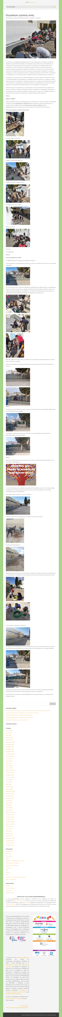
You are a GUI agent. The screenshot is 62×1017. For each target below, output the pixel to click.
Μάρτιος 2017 (9, 810)
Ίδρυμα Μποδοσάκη (11, 904)
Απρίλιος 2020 (9, 737)
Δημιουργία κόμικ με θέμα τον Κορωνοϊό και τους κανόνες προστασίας (22, 713)
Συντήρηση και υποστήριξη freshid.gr (47, 1015)
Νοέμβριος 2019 (10, 749)
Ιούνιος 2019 (9, 761)
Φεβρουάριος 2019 (10, 770)
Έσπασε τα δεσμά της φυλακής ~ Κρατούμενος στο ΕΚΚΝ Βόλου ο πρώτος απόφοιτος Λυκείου (28, 710)
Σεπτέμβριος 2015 (10, 845)
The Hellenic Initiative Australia (13, 993)
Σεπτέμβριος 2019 (10, 754)
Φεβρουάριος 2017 (10, 812)
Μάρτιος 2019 (9, 768)
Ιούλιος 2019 (9, 758)
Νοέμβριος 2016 (10, 819)
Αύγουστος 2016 (10, 824)
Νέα (20, 18)
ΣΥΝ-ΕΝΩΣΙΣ (22, 990)
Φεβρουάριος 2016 (10, 838)
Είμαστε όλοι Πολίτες (19, 900)
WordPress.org (9, 892)
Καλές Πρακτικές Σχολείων (12, 18)
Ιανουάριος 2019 (10, 772)
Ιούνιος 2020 (9, 733)
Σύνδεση (8, 885)
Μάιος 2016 (8, 831)
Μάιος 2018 (8, 784)
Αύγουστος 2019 (10, 756)
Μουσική (8, 872)
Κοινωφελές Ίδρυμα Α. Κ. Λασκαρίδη (14, 998)
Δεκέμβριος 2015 (10, 842)
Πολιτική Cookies (24, 1005)
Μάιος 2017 (8, 805)
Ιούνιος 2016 (9, 828)
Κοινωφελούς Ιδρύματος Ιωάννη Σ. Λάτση (16, 992)
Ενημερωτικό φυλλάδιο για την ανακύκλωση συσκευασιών (19, 717)
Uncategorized (9, 851)
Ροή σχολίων (9, 890)
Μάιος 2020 (8, 735)
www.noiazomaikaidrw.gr (23, 957)
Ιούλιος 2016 (9, 826)
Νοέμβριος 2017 (10, 798)
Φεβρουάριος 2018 (10, 791)
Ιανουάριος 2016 (10, 840)
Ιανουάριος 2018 (10, 793)
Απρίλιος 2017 (9, 807)
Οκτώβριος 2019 (10, 751)
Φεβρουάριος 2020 (10, 742)
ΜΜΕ (7, 870)
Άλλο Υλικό (8, 853)
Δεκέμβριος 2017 (10, 796)
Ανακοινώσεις (9, 856)
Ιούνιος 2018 (9, 782)
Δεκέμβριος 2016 (10, 817)
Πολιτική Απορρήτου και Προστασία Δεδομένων (17, 1007)
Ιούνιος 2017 (9, 803)
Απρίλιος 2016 (9, 833)
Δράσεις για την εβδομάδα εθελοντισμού (15, 860)
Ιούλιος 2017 (9, 800)
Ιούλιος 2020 (9, 730)
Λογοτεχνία (8, 867)
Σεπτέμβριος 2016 (10, 821)
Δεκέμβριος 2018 (10, 775)
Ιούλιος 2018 (9, 779)
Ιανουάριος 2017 (10, 814)
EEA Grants (27, 902)
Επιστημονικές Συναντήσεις (12, 863)
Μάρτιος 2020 (9, 740)
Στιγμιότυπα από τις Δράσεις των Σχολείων (31, 18)
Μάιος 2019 (8, 763)
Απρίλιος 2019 (9, 765)
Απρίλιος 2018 (9, 786)
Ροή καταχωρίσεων (10, 888)
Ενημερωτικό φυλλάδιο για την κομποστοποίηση (17, 720)
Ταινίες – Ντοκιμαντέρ (11, 879)
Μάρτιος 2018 (9, 789)
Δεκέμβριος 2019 (10, 747)
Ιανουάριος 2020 (10, 744)
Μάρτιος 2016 (9, 835)
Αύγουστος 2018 (10, 777)
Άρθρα (7, 858)
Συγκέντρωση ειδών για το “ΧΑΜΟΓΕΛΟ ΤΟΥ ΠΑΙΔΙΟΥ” (19, 715)
